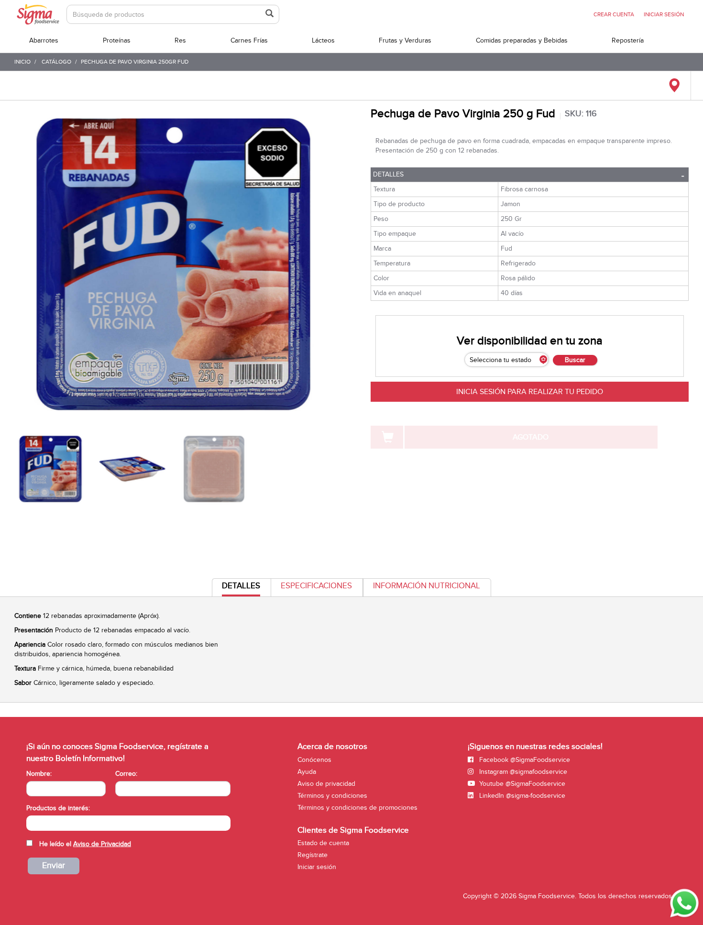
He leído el (85, 844)
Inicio (22, 61)
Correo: (126, 774)
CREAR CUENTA (613, 14)
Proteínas (117, 40)
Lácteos (323, 40)
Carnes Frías (249, 40)
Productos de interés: (58, 808)
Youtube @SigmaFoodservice (521, 784)
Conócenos (314, 760)
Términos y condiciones (332, 796)
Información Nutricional (426, 586)
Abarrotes (43, 40)
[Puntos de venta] (674, 85)
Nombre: (39, 774)
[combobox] (128, 823)
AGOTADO (531, 437)
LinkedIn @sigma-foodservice (521, 796)
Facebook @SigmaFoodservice (523, 760)
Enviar (53, 865)
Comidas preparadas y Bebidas (522, 40)
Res (180, 40)
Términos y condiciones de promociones (357, 808)
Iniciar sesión (316, 867)
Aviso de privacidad (326, 784)
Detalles (388, 174)
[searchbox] (31, 822)
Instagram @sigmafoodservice (522, 772)
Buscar (575, 360)
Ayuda (306, 772)
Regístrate (312, 855)
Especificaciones (316, 586)
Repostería (628, 40)
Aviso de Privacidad (102, 844)
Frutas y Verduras (405, 40)
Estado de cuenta (323, 843)
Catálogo (56, 61)
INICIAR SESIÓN (664, 14)
